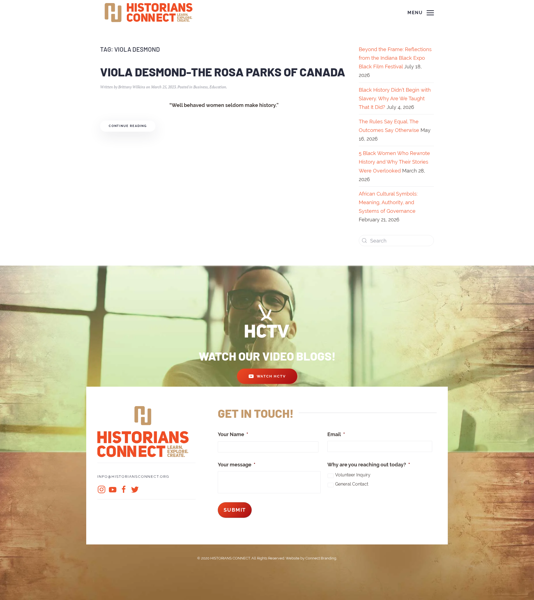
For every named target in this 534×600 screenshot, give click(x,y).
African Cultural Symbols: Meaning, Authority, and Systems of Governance (388, 202)
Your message (236, 465)
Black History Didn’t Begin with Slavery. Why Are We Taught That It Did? (395, 98)
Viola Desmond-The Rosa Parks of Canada (222, 72)
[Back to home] (149, 13)
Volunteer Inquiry (352, 475)
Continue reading (128, 126)
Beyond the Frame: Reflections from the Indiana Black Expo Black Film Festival (395, 57)
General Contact (351, 484)
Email (336, 434)
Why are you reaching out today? (368, 465)
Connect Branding (320, 558)
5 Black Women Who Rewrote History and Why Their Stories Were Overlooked (394, 161)
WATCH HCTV (271, 376)
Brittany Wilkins (131, 86)
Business (200, 86)
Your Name (233, 434)
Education (217, 86)
